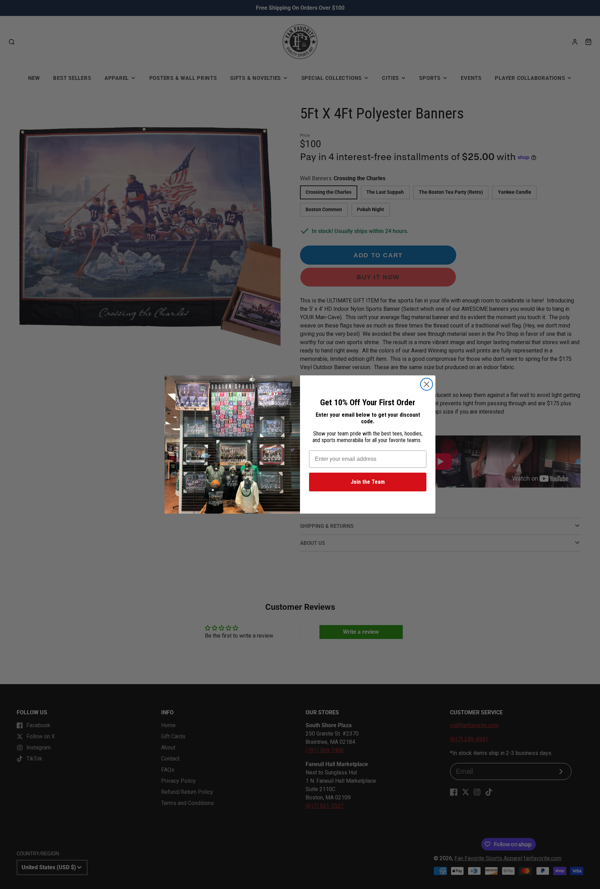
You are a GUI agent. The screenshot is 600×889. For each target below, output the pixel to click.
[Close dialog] (426, 384)
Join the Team (368, 482)
